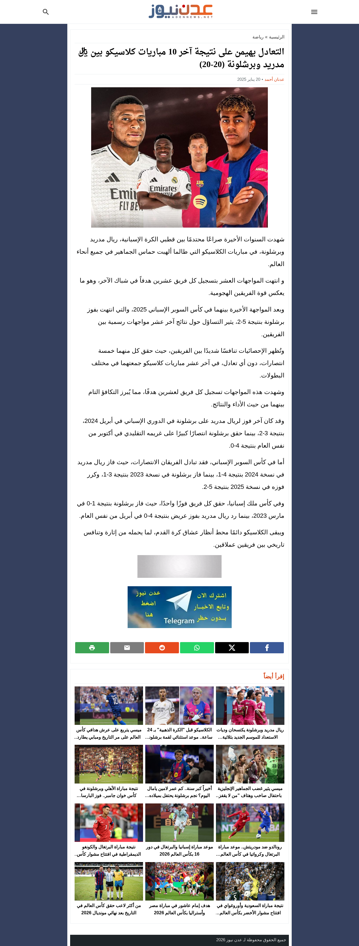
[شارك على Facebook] (266, 647)
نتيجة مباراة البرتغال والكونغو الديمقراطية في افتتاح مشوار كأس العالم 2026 (109, 853)
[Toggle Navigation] (316, 11)
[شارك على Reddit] (162, 647)
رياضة (258, 37)
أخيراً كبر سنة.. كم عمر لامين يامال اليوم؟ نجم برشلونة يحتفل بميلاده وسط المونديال (179, 795)
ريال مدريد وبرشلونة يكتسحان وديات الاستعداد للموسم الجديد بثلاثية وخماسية (250, 736)
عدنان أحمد (274, 79)
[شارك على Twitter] (232, 647)
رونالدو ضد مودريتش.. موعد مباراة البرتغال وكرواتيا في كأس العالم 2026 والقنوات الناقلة (250, 853)
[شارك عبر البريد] (127, 647)
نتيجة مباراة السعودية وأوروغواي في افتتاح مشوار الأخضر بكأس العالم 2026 (250, 912)
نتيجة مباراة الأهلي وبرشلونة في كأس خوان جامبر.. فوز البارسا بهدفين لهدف (109, 795)
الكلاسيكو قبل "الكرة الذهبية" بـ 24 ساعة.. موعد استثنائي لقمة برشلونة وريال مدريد (179, 736)
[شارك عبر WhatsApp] (197, 647)
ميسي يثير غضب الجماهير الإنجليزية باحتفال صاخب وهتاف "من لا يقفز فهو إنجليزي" (250, 795)
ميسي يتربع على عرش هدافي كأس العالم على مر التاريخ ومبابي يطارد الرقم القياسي (109, 736)
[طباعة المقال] (92, 647)
